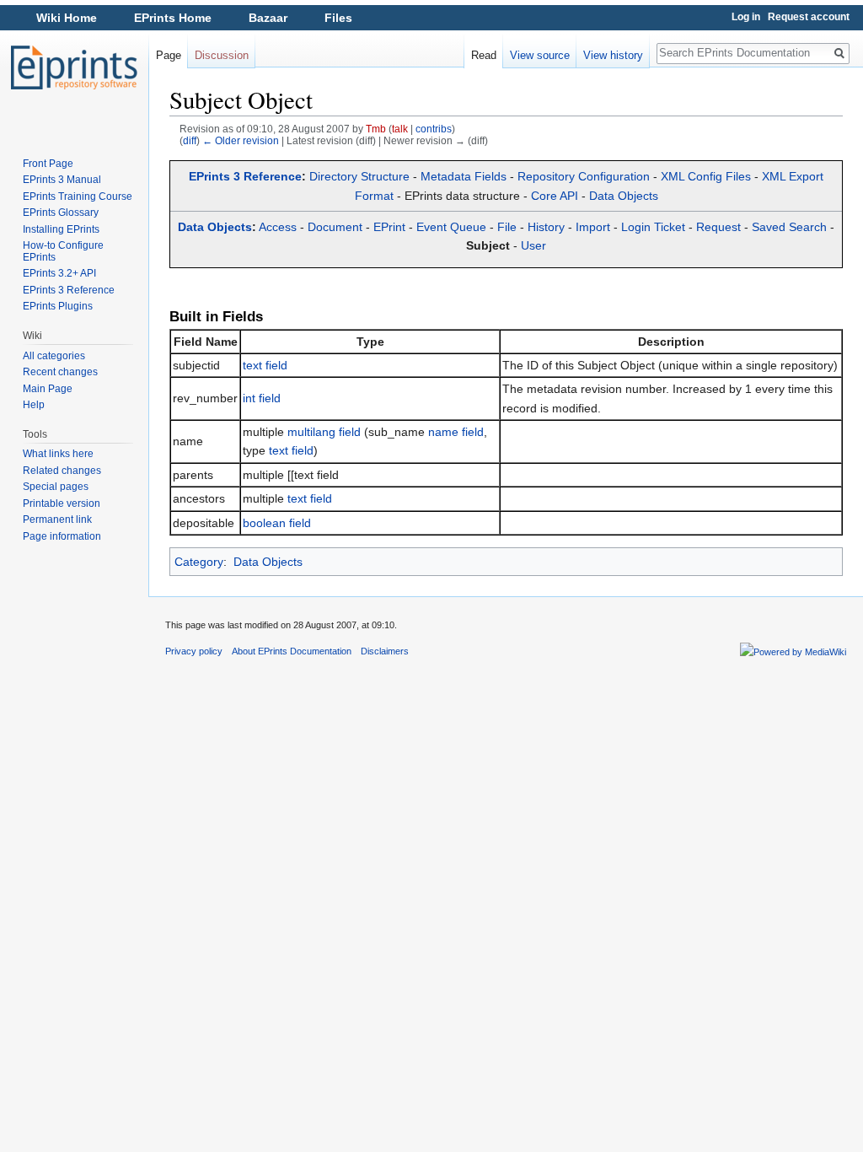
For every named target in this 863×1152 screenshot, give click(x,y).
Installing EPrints (61, 229)
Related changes (62, 470)
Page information (62, 536)
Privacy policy (193, 651)
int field (262, 398)
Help (34, 405)
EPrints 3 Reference (245, 176)
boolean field (277, 523)
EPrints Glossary (61, 212)
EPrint (389, 227)
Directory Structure (359, 176)
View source (540, 55)
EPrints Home (173, 17)
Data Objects (623, 195)
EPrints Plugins (58, 306)
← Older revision (240, 140)
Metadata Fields (464, 176)
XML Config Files (706, 176)
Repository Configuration (583, 176)
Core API (554, 195)
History (546, 227)
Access (278, 227)
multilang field (324, 432)
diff (189, 140)
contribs (433, 128)
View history (613, 55)
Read (483, 55)
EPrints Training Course (77, 196)
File (507, 227)
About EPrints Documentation (291, 651)
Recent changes (60, 372)
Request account (809, 17)
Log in (746, 17)
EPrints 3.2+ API (59, 273)
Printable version (61, 503)
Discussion (222, 55)
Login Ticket (653, 227)
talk (400, 128)
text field (265, 365)
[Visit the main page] (74, 67)
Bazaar (268, 17)
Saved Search (789, 227)
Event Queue (451, 227)
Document (335, 227)
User (533, 245)
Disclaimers (385, 651)
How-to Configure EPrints (63, 251)
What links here (58, 454)
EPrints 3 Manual (62, 180)
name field (456, 432)
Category (198, 561)
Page (168, 55)
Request (718, 227)
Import (593, 227)
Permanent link (57, 519)
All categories (54, 356)
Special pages (55, 487)
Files (338, 17)
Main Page (47, 389)
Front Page (48, 164)
